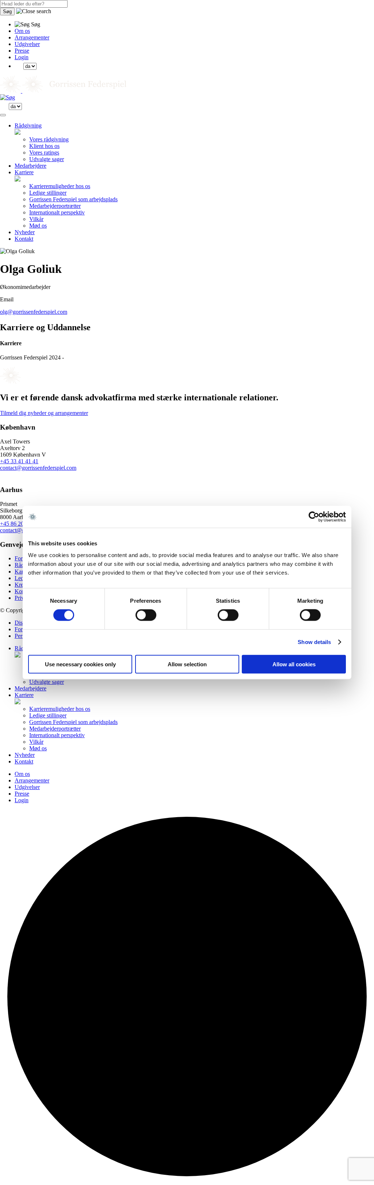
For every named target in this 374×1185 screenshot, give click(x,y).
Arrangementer (32, 37)
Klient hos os (44, 146)
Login (21, 57)
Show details (314, 642)
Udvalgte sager (46, 159)
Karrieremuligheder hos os (59, 186)
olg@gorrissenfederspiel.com (33, 312)
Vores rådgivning (49, 139)
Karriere (24, 172)
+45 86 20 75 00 (19, 524)
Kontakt (24, 239)
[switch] (146, 615)
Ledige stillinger (47, 193)
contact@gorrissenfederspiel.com (38, 468)
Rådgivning (28, 125)
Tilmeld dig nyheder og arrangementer (44, 413)
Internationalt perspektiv (57, 212)
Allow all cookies (294, 664)
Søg (7, 11)
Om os (22, 31)
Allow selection (187, 664)
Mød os (38, 225)
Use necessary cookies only (80, 664)
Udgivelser (27, 44)
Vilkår (36, 219)
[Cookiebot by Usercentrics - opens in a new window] (314, 516)
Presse (22, 50)
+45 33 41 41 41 (19, 461)
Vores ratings (44, 152)
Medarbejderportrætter (55, 206)
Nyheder (25, 232)
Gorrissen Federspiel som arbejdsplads (73, 199)
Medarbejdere (30, 166)
